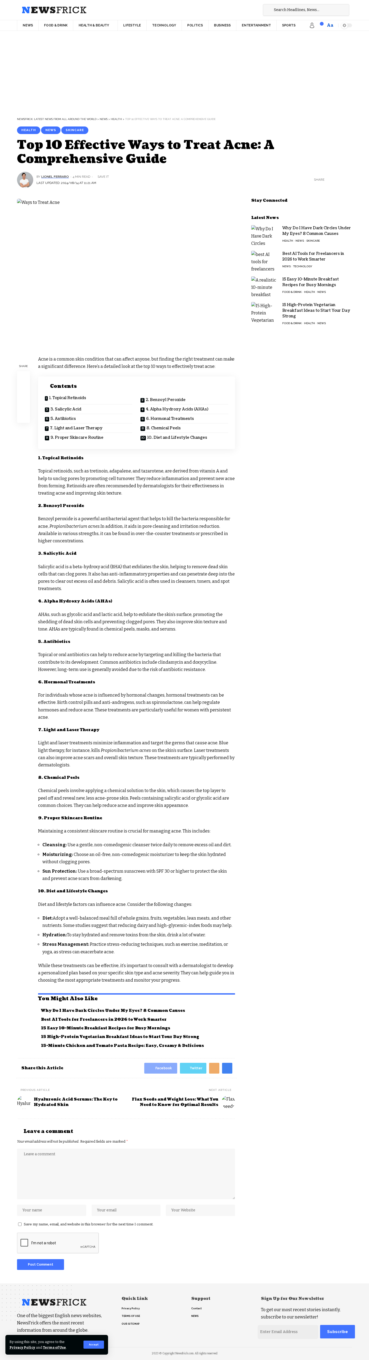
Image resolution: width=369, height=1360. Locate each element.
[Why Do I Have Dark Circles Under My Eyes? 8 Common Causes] (264, 235)
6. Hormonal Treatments (170, 418)
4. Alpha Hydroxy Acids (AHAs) (177, 409)
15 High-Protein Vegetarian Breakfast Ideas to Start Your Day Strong (120, 1036)
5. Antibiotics (63, 418)
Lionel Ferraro (55, 177)
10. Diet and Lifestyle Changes (177, 437)
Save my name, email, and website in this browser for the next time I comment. (88, 1224)
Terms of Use (54, 1347)
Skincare (75, 130)
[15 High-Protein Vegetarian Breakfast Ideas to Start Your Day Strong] (264, 312)
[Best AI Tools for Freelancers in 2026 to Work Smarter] (264, 261)
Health (28, 130)
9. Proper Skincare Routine (77, 437)
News (50, 130)
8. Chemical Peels (163, 428)
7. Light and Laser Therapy (76, 428)
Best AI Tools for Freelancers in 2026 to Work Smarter (104, 1019)
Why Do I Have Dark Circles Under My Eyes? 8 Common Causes (113, 1010)
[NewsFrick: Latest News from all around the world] (54, 10)
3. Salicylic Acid (66, 409)
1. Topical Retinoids (67, 397)
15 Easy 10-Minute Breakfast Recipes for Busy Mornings (106, 1028)
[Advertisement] (184, 71)
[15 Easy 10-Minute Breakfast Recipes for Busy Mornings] (264, 286)
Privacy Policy (22, 1347)
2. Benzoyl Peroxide (166, 399)
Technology (302, 266)
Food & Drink (292, 291)
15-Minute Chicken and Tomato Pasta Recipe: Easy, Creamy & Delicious (122, 1045)
